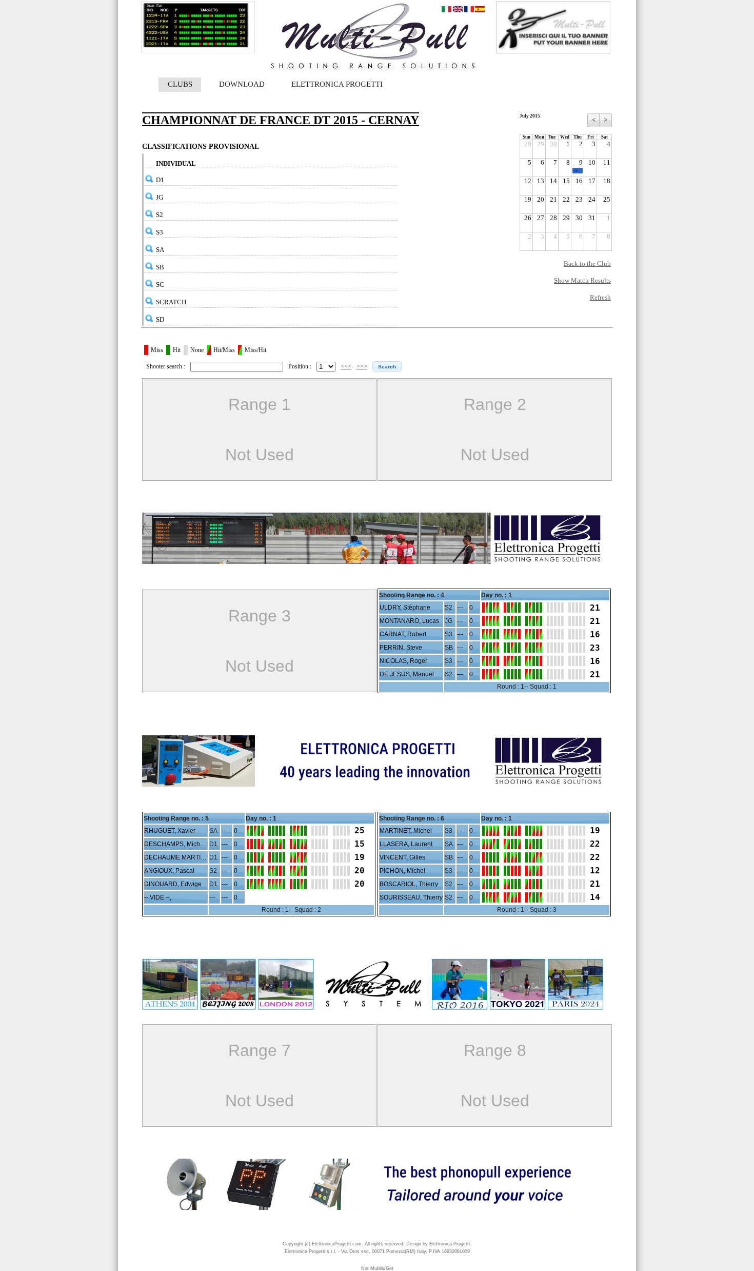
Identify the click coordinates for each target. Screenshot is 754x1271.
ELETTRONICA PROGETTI (337, 84)
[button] (387, 366)
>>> (361, 366)
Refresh (600, 297)
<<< (346, 366)
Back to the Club (587, 263)
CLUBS (180, 84)
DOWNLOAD (242, 84)
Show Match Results (582, 280)
